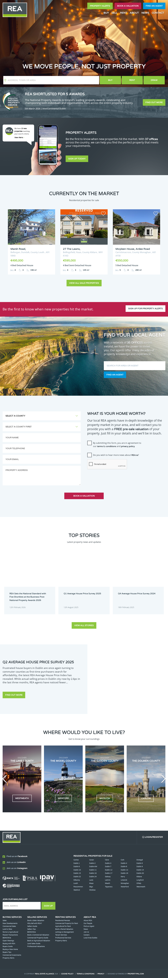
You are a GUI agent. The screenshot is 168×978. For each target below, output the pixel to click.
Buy (110, 80)
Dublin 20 (140, 873)
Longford (140, 880)
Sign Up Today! (77, 158)
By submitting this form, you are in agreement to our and (117, 445)
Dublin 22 (77, 877)
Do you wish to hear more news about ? (116, 455)
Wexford (77, 890)
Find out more (154, 102)
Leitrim (107, 880)
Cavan (91, 860)
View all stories (84, 625)
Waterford (125, 887)
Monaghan (125, 883)
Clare (107, 860)
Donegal (139, 860)
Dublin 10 (77, 870)
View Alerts (18, 137)
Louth (76, 883)
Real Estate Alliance (44, 974)
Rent (132, 80)
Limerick (124, 880)
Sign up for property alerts (145, 308)
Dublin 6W (93, 866)
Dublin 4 (124, 863)
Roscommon (78, 887)
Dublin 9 (139, 866)
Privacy (101, 974)
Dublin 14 (140, 870)
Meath (107, 883)
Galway (108, 877)
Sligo (91, 887)
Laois (91, 880)
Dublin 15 (77, 873)
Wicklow (92, 890)
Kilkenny (77, 880)
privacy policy (128, 446)
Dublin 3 (108, 863)
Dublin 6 (77, 866)
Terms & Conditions (85, 974)
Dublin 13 (124, 870)
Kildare (139, 877)
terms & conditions (106, 446)
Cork (122, 860)
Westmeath (140, 887)
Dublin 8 (124, 866)
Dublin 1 (77, 863)
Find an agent (154, 6)
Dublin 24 (93, 877)
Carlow (76, 860)
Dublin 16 (93, 873)
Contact (158, 12)
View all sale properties (84, 283)
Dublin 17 (108, 873)
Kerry (123, 877)
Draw (154, 80)
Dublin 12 (108, 870)
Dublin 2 (92, 863)
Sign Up (48, 906)
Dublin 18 (124, 873)
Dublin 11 (93, 870)
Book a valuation (128, 6)
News (145, 12)
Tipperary (108, 887)
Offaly (138, 883)
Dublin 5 (139, 863)
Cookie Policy (67, 974)
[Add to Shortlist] (50, 214)
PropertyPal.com (136, 974)
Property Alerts (100, 6)
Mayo (91, 883)
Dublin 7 (108, 866)
